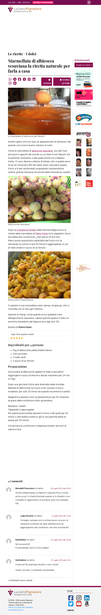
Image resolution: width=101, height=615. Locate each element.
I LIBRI (19, 2)
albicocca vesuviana (42, 150)
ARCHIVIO (26, 2)
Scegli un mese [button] (83, 65)
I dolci (31, 54)
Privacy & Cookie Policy (16, 607)
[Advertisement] (50, 32)
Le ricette (15, 54)
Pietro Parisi (41, 233)
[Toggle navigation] (80, 2)
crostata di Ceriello (26, 230)
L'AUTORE (12, 2)
